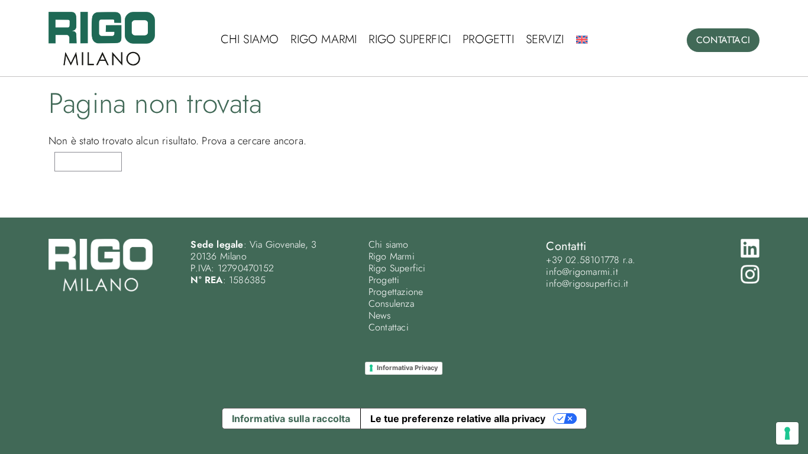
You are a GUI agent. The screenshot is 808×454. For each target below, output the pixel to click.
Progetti (488, 39)
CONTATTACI (723, 40)
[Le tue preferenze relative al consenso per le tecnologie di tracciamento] (787, 433)
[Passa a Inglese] (581, 39)
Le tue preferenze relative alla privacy (457, 418)
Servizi (545, 39)
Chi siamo (250, 39)
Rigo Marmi (323, 39)
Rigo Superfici (410, 39)
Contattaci (389, 327)
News (380, 315)
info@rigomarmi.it (582, 271)
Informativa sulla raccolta (291, 418)
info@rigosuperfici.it (587, 283)
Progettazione (396, 292)
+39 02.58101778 (582, 260)
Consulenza (391, 303)
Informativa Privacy (407, 368)
